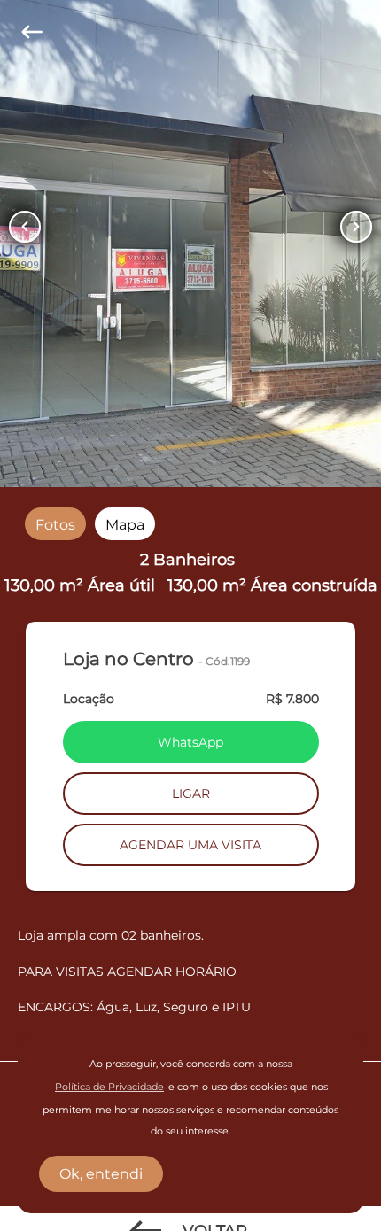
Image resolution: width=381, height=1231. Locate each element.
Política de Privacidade (109, 1087)
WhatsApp (190, 742)
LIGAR (191, 793)
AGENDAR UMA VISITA (190, 845)
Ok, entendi (101, 1173)
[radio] (55, 523)
